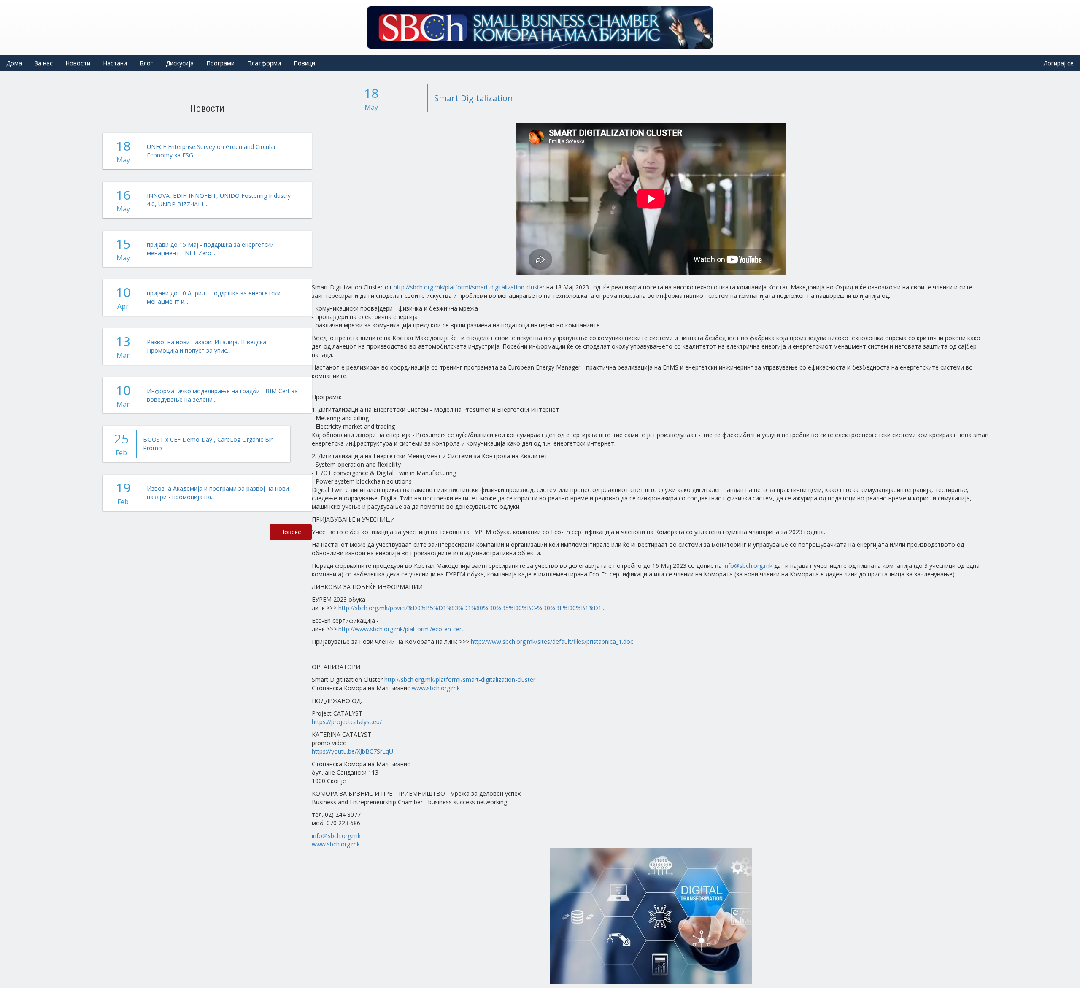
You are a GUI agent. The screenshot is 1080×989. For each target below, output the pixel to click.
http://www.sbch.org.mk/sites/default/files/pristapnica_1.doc (552, 642)
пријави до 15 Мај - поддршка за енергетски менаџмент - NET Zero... (210, 248)
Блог (146, 63)
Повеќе (290, 532)
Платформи (264, 63)
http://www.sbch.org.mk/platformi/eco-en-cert (401, 629)
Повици (304, 63)
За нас (44, 63)
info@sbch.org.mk (748, 566)
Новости (77, 63)
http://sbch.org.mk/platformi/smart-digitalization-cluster (469, 287)
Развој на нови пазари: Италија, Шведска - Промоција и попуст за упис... (208, 346)
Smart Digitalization (473, 98)
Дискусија (180, 63)
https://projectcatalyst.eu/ (347, 722)
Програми (220, 63)
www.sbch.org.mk (436, 688)
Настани (115, 63)
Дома (14, 63)
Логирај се (1059, 63)
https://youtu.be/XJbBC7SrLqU (352, 751)
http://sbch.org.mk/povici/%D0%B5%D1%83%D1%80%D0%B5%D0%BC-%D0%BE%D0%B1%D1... (471, 608)
